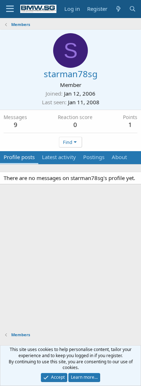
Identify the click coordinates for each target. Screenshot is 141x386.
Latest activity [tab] (59, 157)
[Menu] (9, 9)
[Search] (132, 9)
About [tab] (119, 157)
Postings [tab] (93, 157)
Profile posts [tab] (19, 157)
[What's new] (118, 9)
